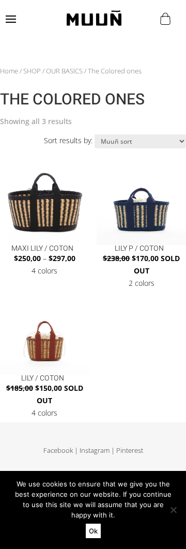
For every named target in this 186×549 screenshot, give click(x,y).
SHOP (32, 70)
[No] (173, 510)
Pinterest (129, 450)
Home (9, 70)
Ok (93, 531)
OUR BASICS (64, 70)
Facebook (58, 450)
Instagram (95, 450)
